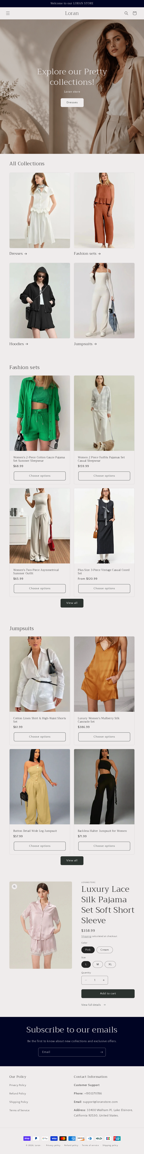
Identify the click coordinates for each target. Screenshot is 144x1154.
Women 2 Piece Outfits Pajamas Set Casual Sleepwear (101, 459)
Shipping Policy (18, 1102)
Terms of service (90, 1145)
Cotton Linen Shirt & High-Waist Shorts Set (39, 720)
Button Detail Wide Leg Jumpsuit (35, 831)
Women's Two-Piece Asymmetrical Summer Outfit (36, 571)
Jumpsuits (83, 344)
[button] (8, 13)
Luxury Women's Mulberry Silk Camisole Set (99, 720)
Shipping (86, 936)
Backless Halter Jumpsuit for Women (102, 831)
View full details (91, 1004)
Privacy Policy (17, 1085)
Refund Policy (17, 1093)
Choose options (40, 475)
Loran (37, 1145)
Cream (104, 949)
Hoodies (16, 344)
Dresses (72, 102)
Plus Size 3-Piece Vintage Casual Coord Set (104, 571)
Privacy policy (53, 1145)
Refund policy (71, 1145)
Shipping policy (110, 1145)
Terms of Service (19, 1110)
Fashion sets (85, 253)
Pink (88, 949)
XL (110, 964)
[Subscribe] (101, 1052)
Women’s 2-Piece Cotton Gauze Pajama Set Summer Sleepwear (39, 459)
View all (72, 603)
